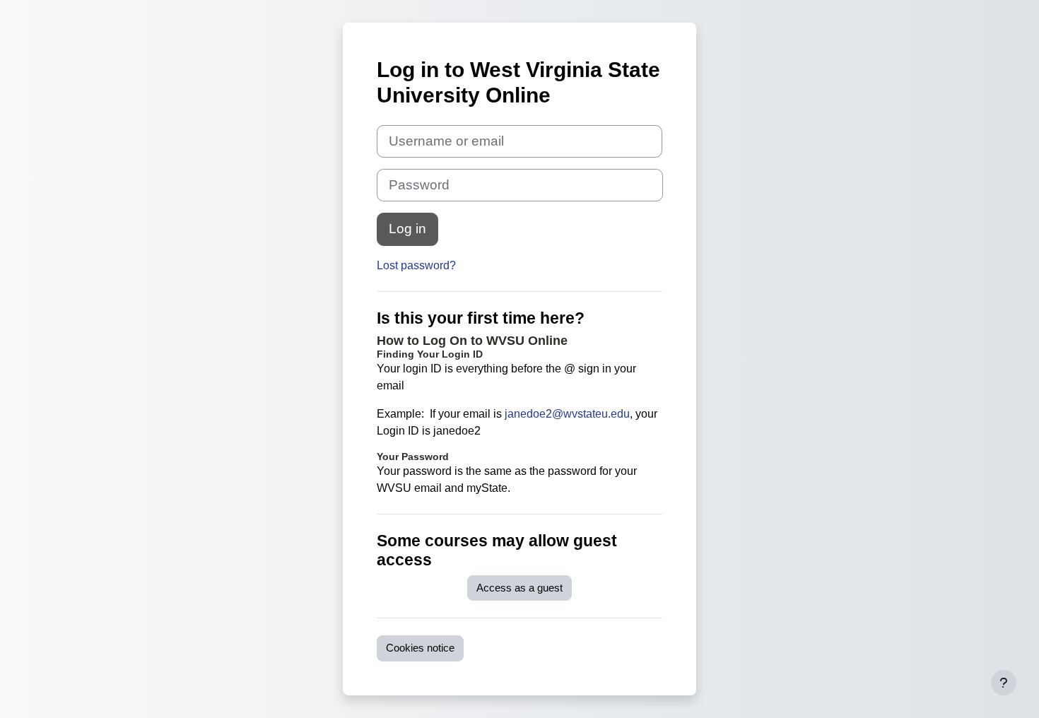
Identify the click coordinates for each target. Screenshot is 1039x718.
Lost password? (416, 265)
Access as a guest (519, 588)
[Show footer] (1003, 682)
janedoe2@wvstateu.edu (567, 414)
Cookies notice (420, 648)
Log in (407, 228)
